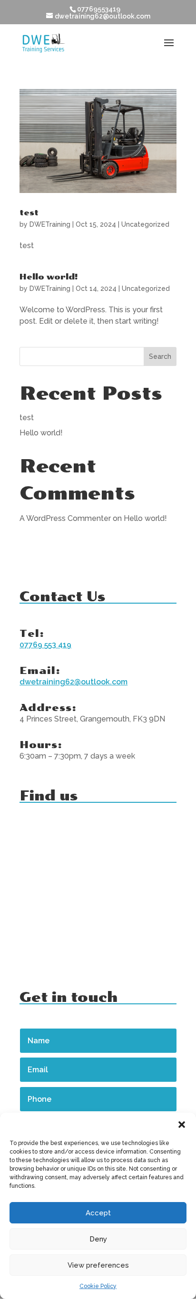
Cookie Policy (98, 1286)
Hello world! (49, 276)
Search (160, 356)
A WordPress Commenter (65, 518)
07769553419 (98, 9)
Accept (98, 1213)
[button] (181, 1124)
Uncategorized (145, 224)
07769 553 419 (45, 644)
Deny (98, 1239)
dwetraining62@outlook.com (73, 681)
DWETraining (49, 224)
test (29, 212)
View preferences (98, 1265)
